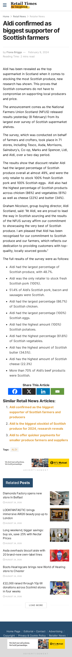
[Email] (57, 391)
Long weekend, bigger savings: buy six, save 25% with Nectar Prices (23, 534)
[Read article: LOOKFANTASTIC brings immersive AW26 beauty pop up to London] (59, 515)
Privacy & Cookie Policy (32, 635)
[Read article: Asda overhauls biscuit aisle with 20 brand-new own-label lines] (59, 555)
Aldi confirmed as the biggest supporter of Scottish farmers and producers (35, 412)
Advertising (55, 631)
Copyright (9, 635)
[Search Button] (67, 5)
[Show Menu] (5, 5)
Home (6, 16)
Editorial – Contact (35, 631)
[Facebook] (15, 391)
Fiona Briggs (14, 52)
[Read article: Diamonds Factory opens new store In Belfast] (59, 498)
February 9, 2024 (38, 52)
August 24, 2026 (13, 502)
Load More (36, 605)
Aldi (14, 449)
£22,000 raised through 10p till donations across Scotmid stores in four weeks (24, 587)
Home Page (13, 631)
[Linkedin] (43, 391)
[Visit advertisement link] (36, 463)
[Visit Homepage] (24, 5)
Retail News (19, 16)
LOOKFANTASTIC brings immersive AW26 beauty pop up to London (25, 514)
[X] (29, 391)
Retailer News (37, 16)
